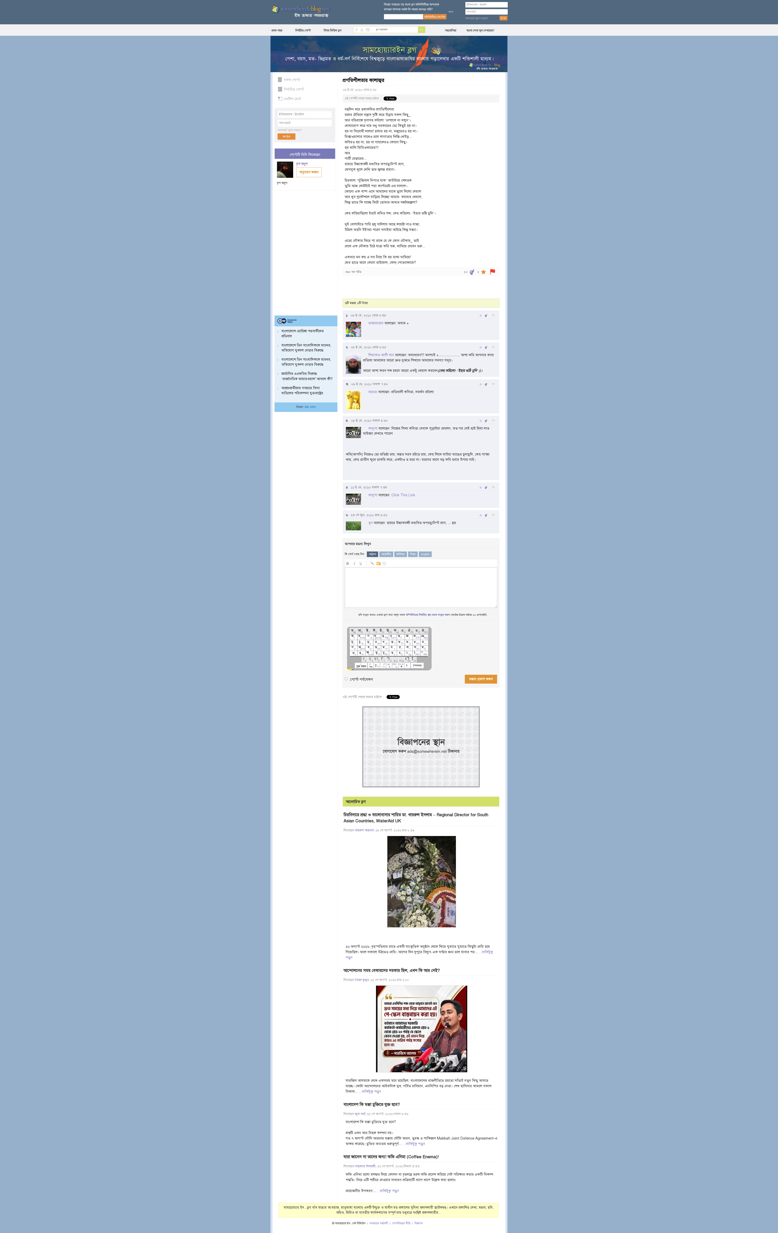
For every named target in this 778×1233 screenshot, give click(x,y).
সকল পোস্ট (292, 80)
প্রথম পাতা (276, 30)
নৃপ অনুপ (302, 164)
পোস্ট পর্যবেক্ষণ (361, 679)
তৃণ (370, 523)
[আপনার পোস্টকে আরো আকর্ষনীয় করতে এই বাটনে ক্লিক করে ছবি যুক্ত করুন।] (378, 562)
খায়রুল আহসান (364, 830)
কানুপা (372, 428)
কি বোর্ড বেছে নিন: (355, 554)
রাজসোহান (376, 323)
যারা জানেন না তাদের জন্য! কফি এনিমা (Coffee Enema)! (391, 1156)
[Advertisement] (305, 251)
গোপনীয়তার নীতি (401, 1223)
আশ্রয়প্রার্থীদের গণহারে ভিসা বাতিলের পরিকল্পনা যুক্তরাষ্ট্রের (302, 390)
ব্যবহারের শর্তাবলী (379, 1223)
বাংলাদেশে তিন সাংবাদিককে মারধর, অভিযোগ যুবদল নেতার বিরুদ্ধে (306, 348)
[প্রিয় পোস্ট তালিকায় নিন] (483, 272)
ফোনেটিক (386, 554)
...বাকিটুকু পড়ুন (370, 1091)
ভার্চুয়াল (372, 554)
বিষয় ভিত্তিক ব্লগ (332, 30)
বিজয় (413, 554)
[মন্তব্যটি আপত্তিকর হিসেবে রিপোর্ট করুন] (493, 315)
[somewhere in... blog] (300, 12)
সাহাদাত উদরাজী (365, 1166)
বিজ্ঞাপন (419, 1223)
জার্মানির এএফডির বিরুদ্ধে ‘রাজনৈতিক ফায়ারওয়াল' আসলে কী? (306, 376)
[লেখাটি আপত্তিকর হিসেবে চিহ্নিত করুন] (492, 272)
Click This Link (403, 495)
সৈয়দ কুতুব (362, 980)
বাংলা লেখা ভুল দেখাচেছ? (480, 30)
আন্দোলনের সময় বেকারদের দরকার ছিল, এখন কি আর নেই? (392, 970)
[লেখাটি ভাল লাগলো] (472, 272)
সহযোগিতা (450, 30)
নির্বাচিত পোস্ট (303, 30)
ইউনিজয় (400, 554)
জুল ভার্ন (360, 1114)
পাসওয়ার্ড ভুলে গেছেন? (476, 18)
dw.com (310, 407)
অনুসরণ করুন (308, 172)
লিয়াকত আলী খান (381, 355)
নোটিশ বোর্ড (292, 99)
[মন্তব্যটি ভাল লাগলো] (486, 315)
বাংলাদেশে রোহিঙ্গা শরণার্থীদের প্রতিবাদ (302, 333)
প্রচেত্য (372, 392)
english (425, 554)
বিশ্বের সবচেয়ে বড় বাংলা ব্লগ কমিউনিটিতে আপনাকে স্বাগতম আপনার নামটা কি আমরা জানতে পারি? (411, 7)
